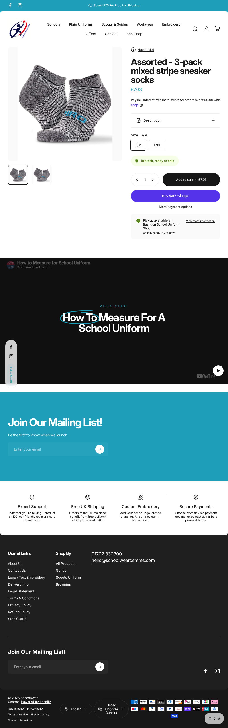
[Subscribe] (201, 691)
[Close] (211, 668)
